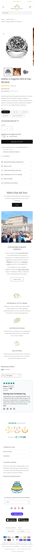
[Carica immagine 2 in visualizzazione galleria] (17, 72)
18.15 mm (5, 115)
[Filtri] (3, 375)
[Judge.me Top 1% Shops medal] (25, 430)
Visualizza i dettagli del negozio (11, 151)
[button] (3, 7)
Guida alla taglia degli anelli (8, 121)
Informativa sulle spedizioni (18, 551)
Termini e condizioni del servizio (24, 549)
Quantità (3, 125)
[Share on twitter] (7, 409)
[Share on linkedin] (14, 409)
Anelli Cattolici (10, 19)
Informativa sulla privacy (10, 549)
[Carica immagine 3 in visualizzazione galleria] (26, 72)
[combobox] (17, 13)
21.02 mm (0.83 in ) (17, 115)
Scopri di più (17, 279)
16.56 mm (5, 112)
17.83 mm (24, 112)
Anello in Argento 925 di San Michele (11, 21)
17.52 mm (15, 112)
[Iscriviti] (28, 502)
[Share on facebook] (4, 409)
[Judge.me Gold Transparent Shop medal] (9, 430)
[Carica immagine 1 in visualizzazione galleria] (8, 72)
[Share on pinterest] (11, 409)
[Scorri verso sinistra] (2, 72)
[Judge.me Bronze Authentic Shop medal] (17, 430)
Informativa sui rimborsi (26, 546)
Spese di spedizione (5, 91)
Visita (17, 205)
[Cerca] (3, 13)
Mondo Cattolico (9, 542)
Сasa (2, 19)
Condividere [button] (6, 156)
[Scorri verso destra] (32, 72)
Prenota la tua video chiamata (11, 476)
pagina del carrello (23, 269)
